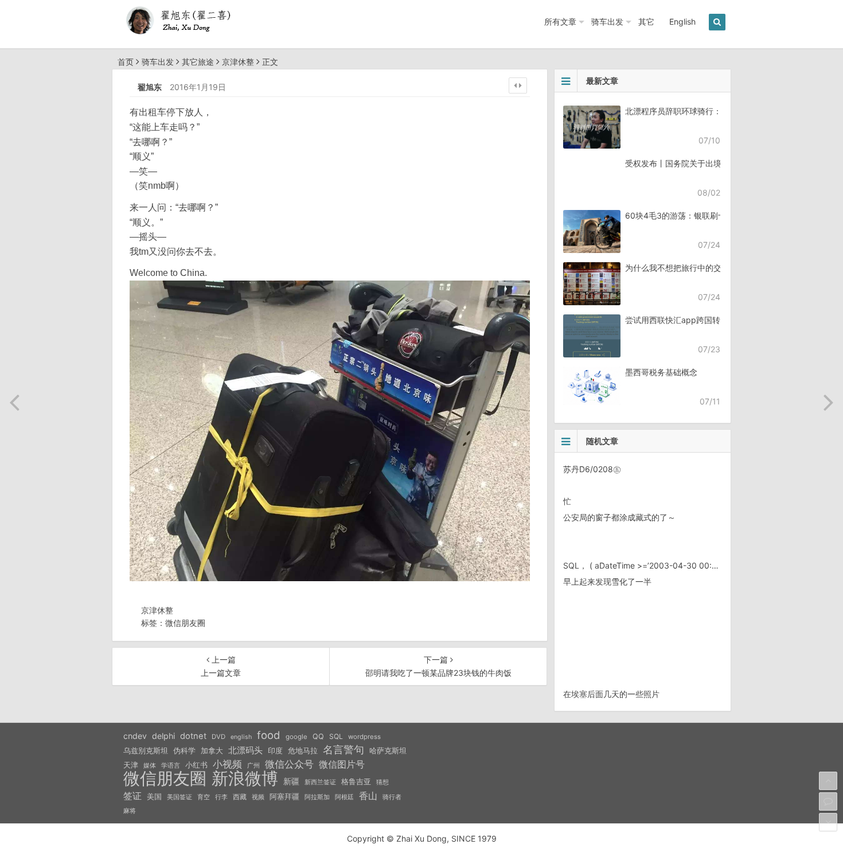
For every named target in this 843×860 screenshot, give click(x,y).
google (296, 737)
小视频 (227, 764)
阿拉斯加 (317, 797)
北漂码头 (245, 750)
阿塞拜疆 (284, 796)
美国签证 (179, 797)
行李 (221, 797)
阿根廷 (344, 797)
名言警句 (343, 750)
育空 (203, 797)
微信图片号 (342, 764)
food (268, 735)
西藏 (240, 796)
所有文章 (560, 21)
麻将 (129, 811)
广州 (253, 765)
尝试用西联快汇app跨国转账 (676, 320)
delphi (163, 736)
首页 (126, 62)
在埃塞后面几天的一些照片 (611, 694)
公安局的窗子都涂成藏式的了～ (619, 517)
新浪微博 (245, 778)
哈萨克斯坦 (388, 750)
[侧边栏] (518, 85)
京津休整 (238, 62)
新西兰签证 (320, 782)
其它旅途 (198, 62)
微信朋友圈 (185, 623)
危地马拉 (303, 750)
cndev (135, 736)
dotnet (193, 736)
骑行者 (392, 797)
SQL (336, 736)
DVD (218, 737)
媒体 (149, 765)
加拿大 (212, 750)
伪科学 (184, 750)
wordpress (364, 737)
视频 (258, 797)
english (241, 737)
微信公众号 (289, 764)
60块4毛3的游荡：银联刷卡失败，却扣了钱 (703, 215)
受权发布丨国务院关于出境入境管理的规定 (701, 163)
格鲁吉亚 (356, 781)
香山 (368, 795)
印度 (275, 750)
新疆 (291, 781)
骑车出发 (607, 21)
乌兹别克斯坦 (145, 750)
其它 (646, 21)
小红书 (196, 764)
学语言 (170, 765)
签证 (132, 796)
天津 (130, 764)
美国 (154, 796)
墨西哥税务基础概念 (661, 372)
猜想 (382, 782)
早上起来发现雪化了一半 (607, 581)
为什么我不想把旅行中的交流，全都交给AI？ (705, 268)
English (682, 21)
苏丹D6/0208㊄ (592, 469)
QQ (318, 736)
